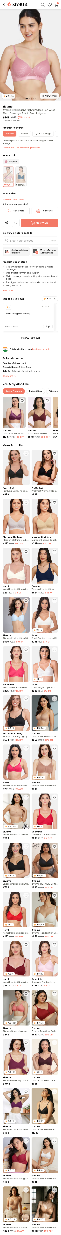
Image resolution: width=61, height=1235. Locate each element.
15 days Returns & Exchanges (48, 251)
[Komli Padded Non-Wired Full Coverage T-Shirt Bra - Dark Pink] (16, 762)
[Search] (42, 4)
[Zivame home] (17, 4)
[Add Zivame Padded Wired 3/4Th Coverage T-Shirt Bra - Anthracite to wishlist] (54, 1091)
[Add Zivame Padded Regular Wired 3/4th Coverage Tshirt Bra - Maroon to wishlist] (26, 1141)
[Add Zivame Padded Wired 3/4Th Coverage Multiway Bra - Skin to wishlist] (26, 1190)
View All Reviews (30, 337)
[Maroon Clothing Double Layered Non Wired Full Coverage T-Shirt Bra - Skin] (45, 516)
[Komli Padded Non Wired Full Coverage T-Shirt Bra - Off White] (16, 566)
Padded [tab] (10, 133)
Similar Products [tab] (14, 391)
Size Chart (19, 210)
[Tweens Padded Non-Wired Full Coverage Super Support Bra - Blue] (45, 566)
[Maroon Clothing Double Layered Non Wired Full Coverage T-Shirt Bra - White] (16, 516)
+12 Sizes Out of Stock (13, 199)
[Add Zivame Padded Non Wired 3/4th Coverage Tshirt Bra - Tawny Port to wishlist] (47, 400)
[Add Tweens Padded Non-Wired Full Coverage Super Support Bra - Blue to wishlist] (54, 551)
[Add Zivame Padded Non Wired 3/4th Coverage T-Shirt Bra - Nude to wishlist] (54, 698)
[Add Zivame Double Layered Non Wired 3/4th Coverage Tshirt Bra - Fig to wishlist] (54, 1042)
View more (8, 290)
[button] (4, 5)
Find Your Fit (48, 210)
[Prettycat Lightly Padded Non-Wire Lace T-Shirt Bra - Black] (16, 467)
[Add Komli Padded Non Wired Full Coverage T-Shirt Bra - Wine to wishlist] (26, 944)
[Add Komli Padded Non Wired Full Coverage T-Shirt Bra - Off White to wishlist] (26, 551)
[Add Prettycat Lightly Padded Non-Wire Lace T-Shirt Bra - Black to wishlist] (26, 453)
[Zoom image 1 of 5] (30, 55)
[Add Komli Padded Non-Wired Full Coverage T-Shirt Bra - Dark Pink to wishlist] (26, 748)
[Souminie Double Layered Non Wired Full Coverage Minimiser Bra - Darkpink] (16, 664)
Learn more (8, 147)
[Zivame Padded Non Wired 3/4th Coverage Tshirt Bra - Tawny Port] (39, 412)
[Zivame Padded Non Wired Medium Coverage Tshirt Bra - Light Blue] (16, 615)
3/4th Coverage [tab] (43, 133)
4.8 (9, 96)
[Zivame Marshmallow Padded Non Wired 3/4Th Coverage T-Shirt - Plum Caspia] (14, 412)
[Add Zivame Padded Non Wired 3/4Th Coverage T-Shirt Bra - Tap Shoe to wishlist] (26, 846)
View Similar (51, 95)
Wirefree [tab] (24, 133)
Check (52, 240)
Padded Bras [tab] (35, 391)
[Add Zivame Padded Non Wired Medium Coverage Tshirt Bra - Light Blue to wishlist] (26, 600)
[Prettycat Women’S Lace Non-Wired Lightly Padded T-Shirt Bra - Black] (45, 467)
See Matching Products (28, 147)
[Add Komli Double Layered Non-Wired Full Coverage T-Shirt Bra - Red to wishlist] (26, 895)
